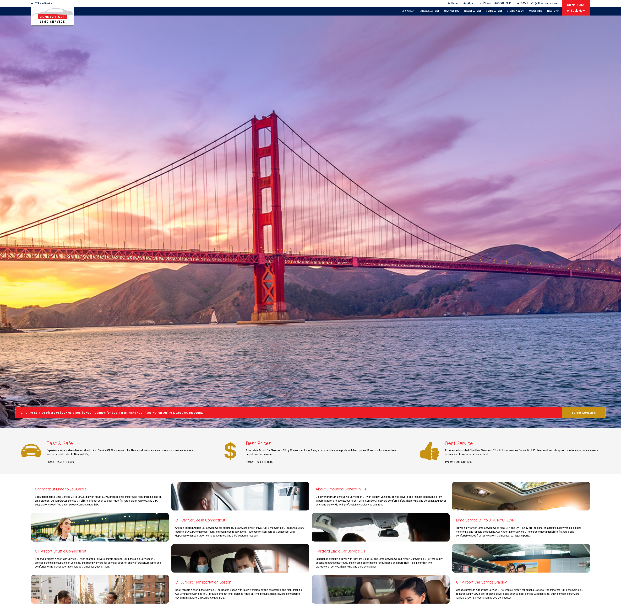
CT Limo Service (43, 3)
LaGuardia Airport (429, 11)
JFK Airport (408, 11)
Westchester (535, 11)
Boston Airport (494, 11)
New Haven (553, 11)
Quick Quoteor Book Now (576, 7)
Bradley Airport (515, 11)
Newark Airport (472, 11)
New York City (451, 11)
